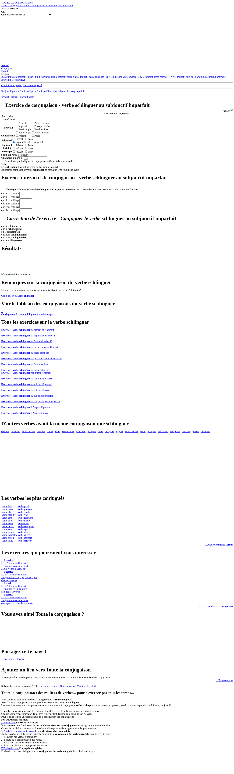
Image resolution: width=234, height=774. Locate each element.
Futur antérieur (41, 132)
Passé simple (24, 129)
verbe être (7, 506)
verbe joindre (8, 532)
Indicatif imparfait (27, 76)
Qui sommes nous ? (49, 686)
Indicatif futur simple (46, 76)
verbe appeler (25, 529)
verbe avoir (7, 509)
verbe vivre (7, 540)
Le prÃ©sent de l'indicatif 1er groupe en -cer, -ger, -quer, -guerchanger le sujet (19, 576)
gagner (119, 431)
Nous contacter (68, 686)
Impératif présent (9, 97)
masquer (41, 431)
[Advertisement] (117, 40)
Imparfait (23, 126)
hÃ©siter (163, 431)
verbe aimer (24, 532)
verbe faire (7, 520)
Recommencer (23, 274)
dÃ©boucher (28, 431)
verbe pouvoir (25, 509)
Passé (37, 135)
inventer (15, 431)
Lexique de (218, 544)
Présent (22, 123)
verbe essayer (25, 540)
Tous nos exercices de (214, 606)
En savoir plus (224, 680)
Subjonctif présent (10, 91)
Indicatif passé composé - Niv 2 (128, 76)
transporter (175, 431)
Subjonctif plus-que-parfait (71, 91)
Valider (4, 164)
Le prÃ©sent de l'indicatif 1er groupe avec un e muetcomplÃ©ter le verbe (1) (14, 564)
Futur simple (24, 132)
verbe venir (7, 523)
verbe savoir (8, 537)
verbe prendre (9, 515)
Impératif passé (26, 97)
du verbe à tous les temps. (27, 313)
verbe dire (7, 517)
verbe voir (7, 529)
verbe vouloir (24, 512)
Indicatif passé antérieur (13, 79)
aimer (50, 431)
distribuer (205, 431)
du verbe (17, 294)
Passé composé (42, 123)
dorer (100, 431)
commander (68, 431)
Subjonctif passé (28, 91)
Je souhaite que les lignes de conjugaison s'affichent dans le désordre (39, 161)
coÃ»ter (5, 431)
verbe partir (23, 506)
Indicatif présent (9, 76)
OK (3, 11)
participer (80, 431)
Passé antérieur (41, 129)
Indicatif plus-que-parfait (189, 76)
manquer (152, 431)
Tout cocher (8, 116)
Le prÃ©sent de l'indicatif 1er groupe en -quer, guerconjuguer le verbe (14, 587)
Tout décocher (7, 119)
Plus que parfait (42, 126)
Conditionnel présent (11, 85)
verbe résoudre (25, 517)
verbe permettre (9, 535)
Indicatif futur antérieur (213, 76)
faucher (186, 431)
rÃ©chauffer (131, 431)
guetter (195, 431)
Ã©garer (109, 431)
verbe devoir (8, 526)
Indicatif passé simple (68, 76)
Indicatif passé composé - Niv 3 (160, 76)
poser (142, 431)
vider (57, 431)
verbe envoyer (25, 535)
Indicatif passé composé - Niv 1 (96, 76)
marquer (92, 431)
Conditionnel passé (32, 85)
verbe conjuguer (26, 526)
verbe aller (7, 512)
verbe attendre (25, 537)
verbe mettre (24, 520)
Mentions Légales (86, 686)
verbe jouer (23, 523)
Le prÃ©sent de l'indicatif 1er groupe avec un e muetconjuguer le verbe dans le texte (17, 599)
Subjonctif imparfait (47, 91)
